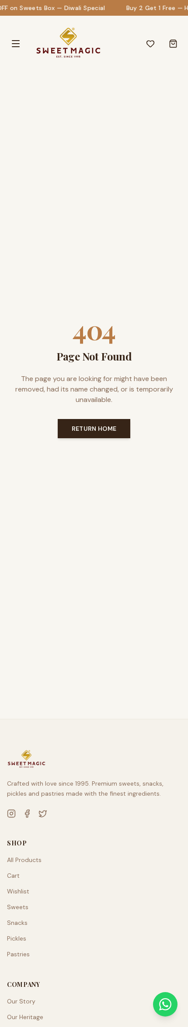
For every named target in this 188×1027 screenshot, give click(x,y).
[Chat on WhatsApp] (165, 1004)
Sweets (17, 907)
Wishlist (18, 891)
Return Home (94, 429)
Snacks (17, 923)
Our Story (21, 1001)
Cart (13, 875)
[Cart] (173, 44)
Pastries (18, 954)
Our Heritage (25, 1017)
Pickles (16, 938)
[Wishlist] (150, 44)
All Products (24, 860)
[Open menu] (15, 43)
